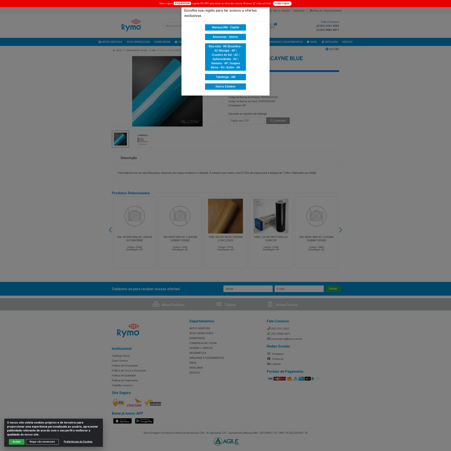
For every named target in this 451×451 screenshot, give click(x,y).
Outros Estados (225, 86)
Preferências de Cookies (78, 441)
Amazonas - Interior (225, 37)
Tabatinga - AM (225, 77)
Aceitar (17, 441)
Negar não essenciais (42, 441)
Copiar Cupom (282, 3)
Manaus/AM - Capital (225, 27)
